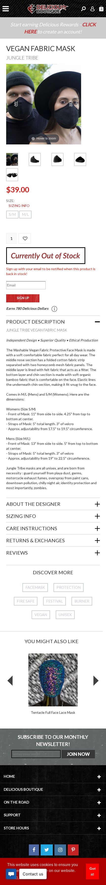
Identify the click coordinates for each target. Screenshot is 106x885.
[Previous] (16, 104)
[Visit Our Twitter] (47, 849)
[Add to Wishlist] (24, 238)
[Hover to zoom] (43, 104)
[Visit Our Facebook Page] (34, 849)
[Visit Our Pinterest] (73, 849)
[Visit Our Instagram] (60, 849)
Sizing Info (19, 205)
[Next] (71, 104)
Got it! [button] (92, 871)
